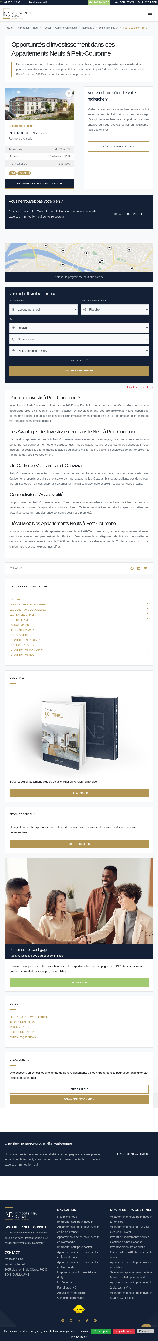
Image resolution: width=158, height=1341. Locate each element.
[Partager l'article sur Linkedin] (139, 568)
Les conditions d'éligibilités (28, 610)
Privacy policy (79, 1336)
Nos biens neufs (67, 1216)
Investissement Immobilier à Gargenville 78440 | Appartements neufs (131, 1252)
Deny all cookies (124, 1331)
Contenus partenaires (70, 1297)
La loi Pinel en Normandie (26, 650)
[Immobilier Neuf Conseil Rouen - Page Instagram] (79, 1320)
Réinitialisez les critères (140, 387)
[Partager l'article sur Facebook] (132, 568)
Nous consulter (79, 844)
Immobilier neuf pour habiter (74, 1247)
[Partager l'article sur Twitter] (145, 568)
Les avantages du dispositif (27, 604)
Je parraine (79, 982)
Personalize (145, 1331)
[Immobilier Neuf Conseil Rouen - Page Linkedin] (71, 1320)
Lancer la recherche (79, 370)
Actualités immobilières (71, 1292)
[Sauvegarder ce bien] (68, 93)
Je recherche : (17, 300)
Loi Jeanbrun (65, 1282)
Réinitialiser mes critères (118, 146)
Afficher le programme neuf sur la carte (79, 277)
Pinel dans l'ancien (22, 630)
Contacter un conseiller (128, 214)
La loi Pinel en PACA (22, 655)
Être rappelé (79, 1089)
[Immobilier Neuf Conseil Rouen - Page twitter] (87, 1320)
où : (11, 318)
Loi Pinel (15, 599)
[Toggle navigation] (150, 13)
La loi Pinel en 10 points (25, 640)
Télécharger (79, 793)
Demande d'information (79, 1099)
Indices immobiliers (22, 1022)
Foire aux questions (23, 1037)
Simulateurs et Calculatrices (29, 1017)
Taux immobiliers (20, 1027)
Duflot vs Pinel (20, 635)
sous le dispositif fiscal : (94, 300)
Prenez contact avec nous (132, 1154)
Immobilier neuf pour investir (75, 1221)
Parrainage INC (67, 1287)
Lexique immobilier (22, 1032)
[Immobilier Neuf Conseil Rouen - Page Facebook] (62, 1320)
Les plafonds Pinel (22, 615)
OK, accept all (101, 1331)
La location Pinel (21, 625)
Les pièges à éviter (22, 645)
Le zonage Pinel (20, 620)
